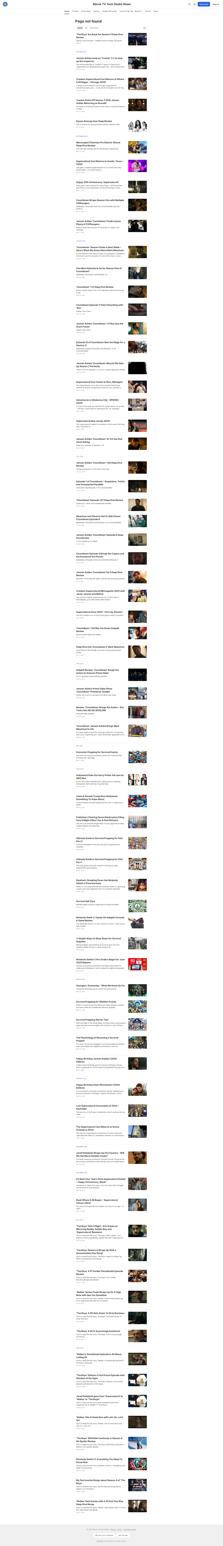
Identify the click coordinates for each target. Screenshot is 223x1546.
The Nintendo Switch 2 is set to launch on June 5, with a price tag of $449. (100, 925)
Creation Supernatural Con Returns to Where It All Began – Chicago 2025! (100, 81)
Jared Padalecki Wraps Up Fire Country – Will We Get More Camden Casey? (100, 1154)
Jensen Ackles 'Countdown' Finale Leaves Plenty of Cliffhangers (98, 223)
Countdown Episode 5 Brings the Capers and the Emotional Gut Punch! (100, 555)
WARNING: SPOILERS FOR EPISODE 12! (91, 274)
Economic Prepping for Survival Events (97, 752)
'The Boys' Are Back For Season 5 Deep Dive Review (99, 36)
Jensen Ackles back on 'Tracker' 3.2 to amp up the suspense (99, 60)
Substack (100, 1541)
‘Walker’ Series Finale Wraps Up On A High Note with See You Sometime (98, 1294)
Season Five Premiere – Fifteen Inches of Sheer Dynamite (99, 40)
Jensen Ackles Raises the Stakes (88, 634)
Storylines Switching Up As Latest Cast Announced (96, 989)
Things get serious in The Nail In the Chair (93, 469)
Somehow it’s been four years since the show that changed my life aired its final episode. (99, 1186)
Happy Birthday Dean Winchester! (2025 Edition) (98, 1086)
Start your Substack (105, 1535)
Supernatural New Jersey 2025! (93, 421)
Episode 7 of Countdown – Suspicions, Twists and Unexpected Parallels (100, 483)
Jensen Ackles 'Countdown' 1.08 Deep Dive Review (99, 464)
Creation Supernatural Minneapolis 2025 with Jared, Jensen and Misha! (100, 592)
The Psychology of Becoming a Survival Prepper (97, 1039)
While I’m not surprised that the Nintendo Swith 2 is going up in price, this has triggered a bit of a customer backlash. (100, 887)
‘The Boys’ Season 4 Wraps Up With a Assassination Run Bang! (96, 1252)
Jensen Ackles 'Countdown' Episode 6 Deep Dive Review (99, 536)
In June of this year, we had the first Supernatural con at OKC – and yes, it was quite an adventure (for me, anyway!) (100, 407)
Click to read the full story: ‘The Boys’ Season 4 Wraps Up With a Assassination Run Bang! (99, 1257)
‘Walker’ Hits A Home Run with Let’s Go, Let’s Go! (99, 1419)
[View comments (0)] (93, 46)
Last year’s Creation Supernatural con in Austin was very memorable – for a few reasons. (98, 168)
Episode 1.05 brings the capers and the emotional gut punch (100, 578)
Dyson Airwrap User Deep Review (94, 121)
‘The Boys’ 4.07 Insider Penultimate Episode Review (99, 1273)
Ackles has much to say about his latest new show (96, 695)
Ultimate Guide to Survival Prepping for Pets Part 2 (99, 840)
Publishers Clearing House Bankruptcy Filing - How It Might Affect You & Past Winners (100, 819)
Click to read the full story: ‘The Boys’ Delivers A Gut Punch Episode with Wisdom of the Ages (99, 1382)
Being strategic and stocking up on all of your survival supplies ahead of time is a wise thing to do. (97, 946)
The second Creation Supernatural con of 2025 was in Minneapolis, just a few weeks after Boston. (97, 598)
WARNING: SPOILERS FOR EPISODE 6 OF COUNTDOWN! (98, 522)
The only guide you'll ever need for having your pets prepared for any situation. (97, 866)
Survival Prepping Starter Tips (92, 1019)
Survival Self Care (85, 901)
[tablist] (88, 28)
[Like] (77, 46)
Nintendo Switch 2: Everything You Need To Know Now (99, 1461)
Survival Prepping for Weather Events (96, 1001)
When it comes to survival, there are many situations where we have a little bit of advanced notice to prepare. (100, 1006)
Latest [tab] (80, 28)
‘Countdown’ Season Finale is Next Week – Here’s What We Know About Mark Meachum (100, 249)
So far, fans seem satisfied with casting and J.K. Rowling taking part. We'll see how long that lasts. (98, 782)
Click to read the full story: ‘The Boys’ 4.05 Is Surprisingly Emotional (99, 1335)
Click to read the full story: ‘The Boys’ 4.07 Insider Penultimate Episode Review (96, 1278)
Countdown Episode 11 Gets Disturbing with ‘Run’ (99, 306)
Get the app (123, 1535)
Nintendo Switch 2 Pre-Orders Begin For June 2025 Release (100, 961)
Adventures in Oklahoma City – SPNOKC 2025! (97, 401)
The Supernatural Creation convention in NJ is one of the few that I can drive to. (100, 425)
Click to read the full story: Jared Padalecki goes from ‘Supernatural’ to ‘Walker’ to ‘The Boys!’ (97, 1403)
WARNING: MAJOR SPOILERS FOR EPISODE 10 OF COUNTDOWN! (96, 349)
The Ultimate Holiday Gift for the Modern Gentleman (97, 149)
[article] (111, 40)
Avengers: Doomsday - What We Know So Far (100, 985)
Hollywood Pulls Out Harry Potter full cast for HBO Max (100, 777)
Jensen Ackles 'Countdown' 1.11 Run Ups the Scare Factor (99, 325)
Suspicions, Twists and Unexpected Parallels (93, 503)
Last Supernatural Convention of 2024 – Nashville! (97, 1107)
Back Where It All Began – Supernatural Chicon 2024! (97, 1201)
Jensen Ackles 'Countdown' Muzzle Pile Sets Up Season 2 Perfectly (100, 365)
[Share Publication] (194, 4)
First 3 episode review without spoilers (91, 676)
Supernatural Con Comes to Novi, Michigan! (99, 382)
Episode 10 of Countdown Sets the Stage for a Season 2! (100, 344)
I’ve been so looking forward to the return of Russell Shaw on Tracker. (100, 107)
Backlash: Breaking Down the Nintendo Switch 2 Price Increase (97, 882)
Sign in (216, 4)
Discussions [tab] (94, 28)
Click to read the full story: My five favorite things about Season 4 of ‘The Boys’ (98, 1487)
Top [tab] (86, 28)
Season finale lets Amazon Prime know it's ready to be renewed (97, 228)
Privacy (113, 1529)
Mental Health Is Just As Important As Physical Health (97, 904)
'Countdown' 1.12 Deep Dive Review (94, 287)
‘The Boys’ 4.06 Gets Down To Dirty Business (100, 1313)
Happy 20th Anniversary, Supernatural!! (97, 182)
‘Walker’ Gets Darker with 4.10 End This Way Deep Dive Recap (99, 1503)
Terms (119, 1529)
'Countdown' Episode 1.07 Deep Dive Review (99, 500)
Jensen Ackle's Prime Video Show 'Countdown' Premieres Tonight (94, 690)
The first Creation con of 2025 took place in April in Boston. (100, 615)
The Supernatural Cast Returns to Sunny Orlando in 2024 (97, 1128)
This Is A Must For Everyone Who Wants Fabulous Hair (98, 124)
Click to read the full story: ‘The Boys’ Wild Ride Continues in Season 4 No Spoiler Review (100, 1445)
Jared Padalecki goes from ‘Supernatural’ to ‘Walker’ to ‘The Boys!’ (99, 1398)
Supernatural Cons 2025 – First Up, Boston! (99, 612)
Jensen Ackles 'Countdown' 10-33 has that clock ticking (99, 440)
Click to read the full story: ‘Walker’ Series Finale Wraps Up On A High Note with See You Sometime (99, 1299)
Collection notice (129, 1529)
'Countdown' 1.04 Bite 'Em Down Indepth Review (97, 630)
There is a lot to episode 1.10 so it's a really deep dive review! (100, 369)
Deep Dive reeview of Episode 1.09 (90, 445)
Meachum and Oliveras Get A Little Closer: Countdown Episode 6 (98, 518)
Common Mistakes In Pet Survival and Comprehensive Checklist (98, 845)
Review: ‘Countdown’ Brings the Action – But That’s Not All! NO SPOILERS (100, 709)
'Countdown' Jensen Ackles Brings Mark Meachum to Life (97, 727)
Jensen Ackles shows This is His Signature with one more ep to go (100, 291)
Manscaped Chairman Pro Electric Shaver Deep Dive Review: (98, 144)
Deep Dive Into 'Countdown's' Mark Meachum (100, 647)
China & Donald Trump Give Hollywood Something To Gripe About (96, 798)
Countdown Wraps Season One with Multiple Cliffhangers (100, 202)
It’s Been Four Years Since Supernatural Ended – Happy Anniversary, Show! (100, 1180)
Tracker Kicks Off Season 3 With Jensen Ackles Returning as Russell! (97, 102)
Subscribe (204, 4)
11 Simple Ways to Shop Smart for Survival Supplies (98, 940)
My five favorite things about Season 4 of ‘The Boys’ (100, 1482)
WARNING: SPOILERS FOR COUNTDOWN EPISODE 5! (97, 560)
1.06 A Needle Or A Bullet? (87, 541)
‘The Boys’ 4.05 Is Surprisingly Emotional (98, 1331)
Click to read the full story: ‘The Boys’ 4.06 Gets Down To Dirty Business (98, 1317)
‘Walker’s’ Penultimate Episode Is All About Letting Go (98, 1356)
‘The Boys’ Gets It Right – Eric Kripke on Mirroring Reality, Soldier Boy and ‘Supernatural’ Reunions (97, 1229)
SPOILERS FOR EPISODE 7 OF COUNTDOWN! (94, 488)
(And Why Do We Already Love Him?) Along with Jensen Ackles (98, 651)
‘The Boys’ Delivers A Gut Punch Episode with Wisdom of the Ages (100, 1377)
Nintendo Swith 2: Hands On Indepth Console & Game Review (100, 919)
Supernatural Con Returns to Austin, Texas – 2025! (99, 163)
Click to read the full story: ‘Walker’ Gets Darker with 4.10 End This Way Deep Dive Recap (100, 1508)
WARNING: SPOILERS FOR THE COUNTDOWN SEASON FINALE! (98, 207)
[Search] (189, 4)
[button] (67, 11)
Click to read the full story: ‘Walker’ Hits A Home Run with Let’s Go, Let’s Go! (99, 1424)
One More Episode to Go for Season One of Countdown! (99, 270)
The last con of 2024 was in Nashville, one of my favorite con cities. (100, 1113)
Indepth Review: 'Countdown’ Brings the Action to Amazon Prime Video (97, 671)
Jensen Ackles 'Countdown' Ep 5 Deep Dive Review (99, 574)
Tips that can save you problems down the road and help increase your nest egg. (99, 756)
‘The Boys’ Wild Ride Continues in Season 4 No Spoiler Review (99, 1440)
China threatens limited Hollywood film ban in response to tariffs (99, 803)
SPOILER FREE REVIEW (85, 713)
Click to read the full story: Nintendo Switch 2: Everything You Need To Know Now (100, 1466)
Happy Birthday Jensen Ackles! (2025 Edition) (96, 1060)
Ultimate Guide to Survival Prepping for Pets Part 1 (99, 861)
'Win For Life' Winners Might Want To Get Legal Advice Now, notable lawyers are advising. (100, 824)
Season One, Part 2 (83, 311)
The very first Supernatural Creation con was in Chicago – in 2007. (100, 1207)
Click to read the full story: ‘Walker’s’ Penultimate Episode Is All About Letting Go (100, 1361)
